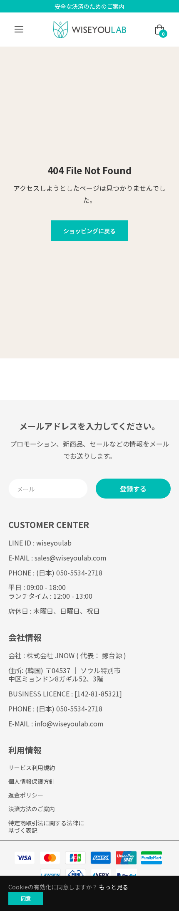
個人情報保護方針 (31, 781)
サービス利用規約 (31, 767)
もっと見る (113, 887)
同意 (26, 898)
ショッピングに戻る (89, 231)
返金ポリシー (25, 795)
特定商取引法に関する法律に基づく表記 (46, 826)
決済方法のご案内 (31, 809)
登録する (133, 489)
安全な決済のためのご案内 (89, 6)
